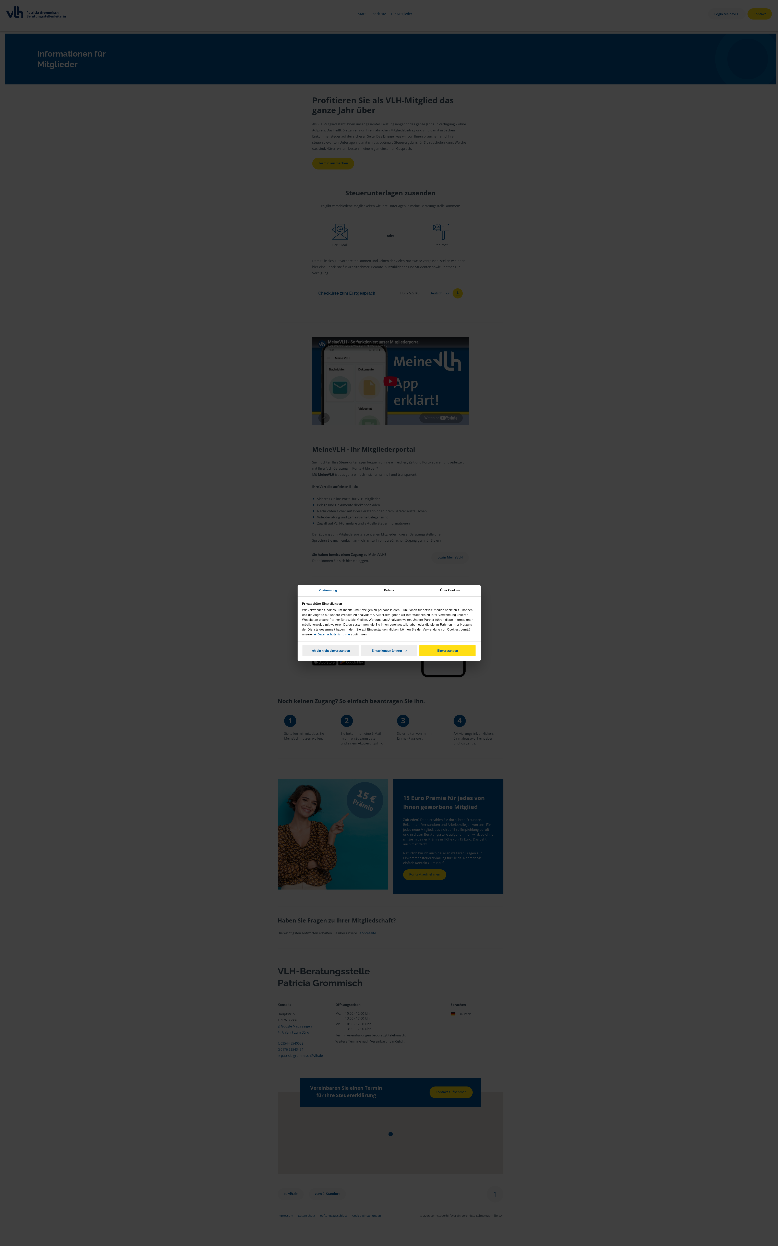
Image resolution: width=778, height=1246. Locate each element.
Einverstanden (447, 650)
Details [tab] (389, 590)
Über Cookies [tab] (450, 590)
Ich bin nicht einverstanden (330, 650)
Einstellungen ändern (387, 650)
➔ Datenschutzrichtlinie (332, 634)
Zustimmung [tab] (328, 590)
